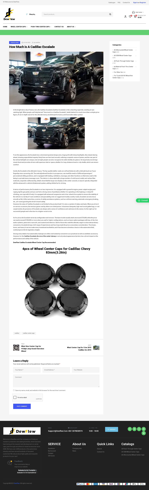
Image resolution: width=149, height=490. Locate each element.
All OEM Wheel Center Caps (123, 55)
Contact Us (100, 452)
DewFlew (16, 242)
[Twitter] (134, 429)
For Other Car (118, 72)
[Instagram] (139, 429)
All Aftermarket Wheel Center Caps (132, 455)
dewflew (37, 42)
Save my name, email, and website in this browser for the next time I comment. (40, 390)
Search (110, 14)
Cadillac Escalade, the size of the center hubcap (40, 236)
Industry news (15, 42)
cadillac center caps (28, 333)
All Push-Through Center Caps (124, 61)
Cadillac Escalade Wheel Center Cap (32, 242)
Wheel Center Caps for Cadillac (57, 249)
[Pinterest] (144, 429)
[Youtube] (144, 433)
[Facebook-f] (130, 429)
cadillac (17, 333)
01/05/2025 (27, 42)
